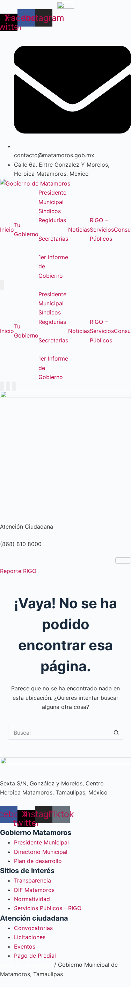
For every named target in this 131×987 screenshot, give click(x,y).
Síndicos (49, 211)
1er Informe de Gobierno (53, 266)
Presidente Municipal (52, 197)
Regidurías (52, 220)
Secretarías (53, 238)
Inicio (7, 229)
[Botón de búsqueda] (116, 733)
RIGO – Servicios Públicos (102, 229)
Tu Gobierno (26, 230)
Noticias (79, 229)
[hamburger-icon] (123, 560)
